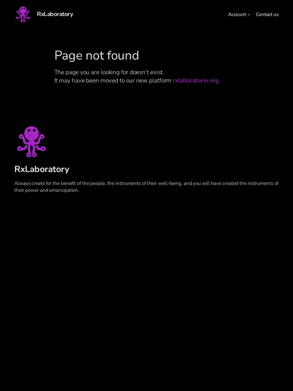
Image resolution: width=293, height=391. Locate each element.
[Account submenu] (248, 14)
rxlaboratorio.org (195, 80)
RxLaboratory (55, 14)
